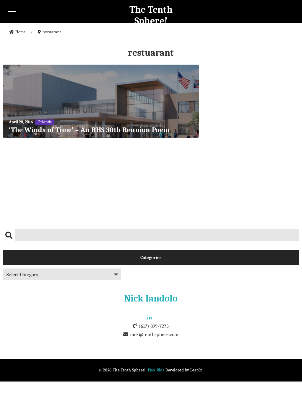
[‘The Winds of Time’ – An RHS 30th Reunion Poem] (101, 101)
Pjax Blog (156, 370)
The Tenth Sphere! (151, 15)
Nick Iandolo (151, 298)
